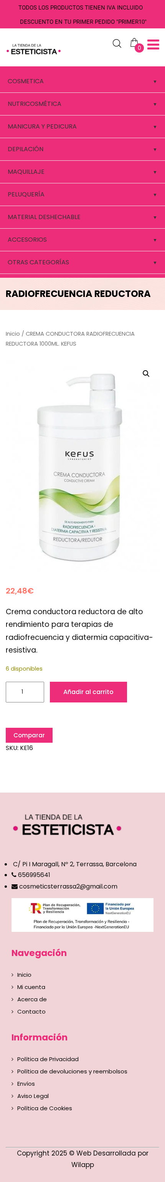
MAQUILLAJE (26, 171)
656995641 (33, 874)
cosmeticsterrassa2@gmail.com (68, 886)
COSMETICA (26, 81)
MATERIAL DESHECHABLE (44, 217)
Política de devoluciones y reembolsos (72, 1071)
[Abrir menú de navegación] (153, 44)
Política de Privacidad (48, 1059)
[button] (146, 374)
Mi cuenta (31, 987)
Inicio (13, 334)
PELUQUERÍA (26, 194)
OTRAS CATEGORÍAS (38, 262)
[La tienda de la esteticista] (34, 48)
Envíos (26, 1084)
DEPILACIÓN (25, 149)
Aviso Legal (33, 1096)
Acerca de (32, 999)
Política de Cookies (44, 1108)
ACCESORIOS (27, 239)
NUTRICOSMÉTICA (34, 103)
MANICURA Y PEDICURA (42, 126)
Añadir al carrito (88, 691)
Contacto (31, 1011)
